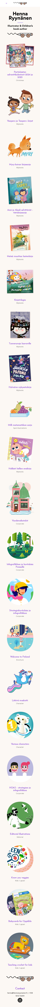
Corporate (20, 524)
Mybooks (20, 124)
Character (20, 703)
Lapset (22, 881)
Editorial (20, 837)
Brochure (20, 660)
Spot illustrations (20, 428)
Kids (16, 881)
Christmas (20, 80)
